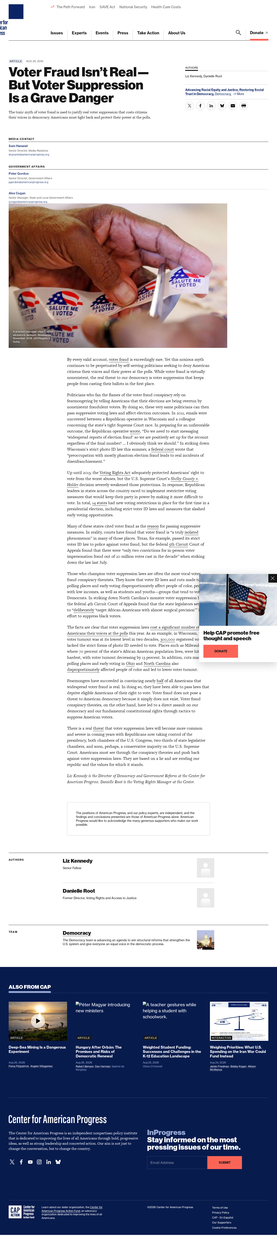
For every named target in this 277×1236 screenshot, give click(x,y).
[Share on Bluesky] (222, 105)
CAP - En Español (222, 1217)
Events (102, 32)
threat (98, 728)
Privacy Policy (220, 1212)
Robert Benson (85, 1066)
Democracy (77, 933)
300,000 (167, 639)
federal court (162, 449)
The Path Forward (70, 7)
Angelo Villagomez (41, 1066)
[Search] (238, 35)
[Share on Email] (233, 105)
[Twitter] (12, 1162)
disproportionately (83, 669)
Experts (79, 32)
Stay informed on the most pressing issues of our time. (194, 1140)
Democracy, (223, 94)
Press (123, 32)
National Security (133, 7)
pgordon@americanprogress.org (28, 182)
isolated (191, 532)
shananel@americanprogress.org (29, 154)
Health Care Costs (165, 7)
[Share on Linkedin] (211, 105)
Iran (92, 7)
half (160, 681)
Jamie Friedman (219, 1066)
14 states (99, 503)
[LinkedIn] (48, 1162)
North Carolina (157, 663)
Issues (57, 32)
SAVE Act (107, 7)
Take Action (148, 32)
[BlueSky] (58, 1162)
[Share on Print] (243, 105)
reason (153, 526)
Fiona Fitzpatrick (19, 1066)
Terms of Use (220, 1207)
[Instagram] (39, 1162)
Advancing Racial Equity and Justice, (212, 90)
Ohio (130, 663)
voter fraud (119, 359)
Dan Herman (102, 1066)
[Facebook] (21, 1162)
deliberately (84, 610)
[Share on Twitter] (189, 105)
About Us (176, 32)
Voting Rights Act (115, 472)
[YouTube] (30, 1162)
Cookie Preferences (224, 1227)
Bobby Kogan (238, 1066)
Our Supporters (221, 1222)
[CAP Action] (23, 1212)
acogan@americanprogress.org (28, 201)
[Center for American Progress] (17, 20)
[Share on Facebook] (200, 105)
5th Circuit (178, 544)
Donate (257, 32)
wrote (135, 431)
